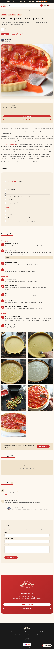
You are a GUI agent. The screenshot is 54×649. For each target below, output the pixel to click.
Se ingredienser (27, 116)
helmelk (11, 192)
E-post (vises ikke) (8, 538)
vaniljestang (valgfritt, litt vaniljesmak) (21, 221)
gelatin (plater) (13, 203)
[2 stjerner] (24, 468)
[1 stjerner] (21, 468)
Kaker (19, 14)
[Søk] (41, 5)
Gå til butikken (27, 608)
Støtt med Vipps (43, 446)
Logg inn (6, 529)
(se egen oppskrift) (17, 181)
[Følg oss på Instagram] (28, 638)
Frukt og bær (12, 14)
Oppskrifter (3, 10)
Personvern (39, 634)
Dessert (9, 10)
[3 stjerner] (27, 468)
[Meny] (51, 5)
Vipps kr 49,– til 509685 (27, 604)
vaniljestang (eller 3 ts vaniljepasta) (21, 196)
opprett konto (14, 529)
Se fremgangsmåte (27, 119)
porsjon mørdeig (12, 181)
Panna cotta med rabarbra (8, 144)
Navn (5, 532)
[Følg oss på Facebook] (25, 638)
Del (20, 34)
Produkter (21, 634)
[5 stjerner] (33, 468)
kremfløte (11, 189)
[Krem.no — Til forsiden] (3, 5)
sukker (11, 199)
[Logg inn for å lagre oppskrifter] (45, 5)
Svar (6, 494)
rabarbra (11, 211)
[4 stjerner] (30, 468)
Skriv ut (5, 34)
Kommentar (7, 544)
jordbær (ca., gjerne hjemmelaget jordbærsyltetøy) (22, 217)
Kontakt (33, 634)
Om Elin (27, 634)
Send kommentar (11, 557)
